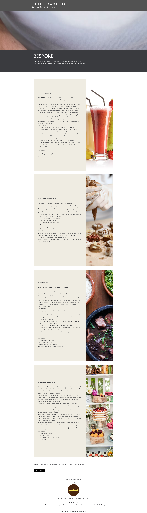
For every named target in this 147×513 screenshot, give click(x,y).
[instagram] (75, 482)
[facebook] (72, 482)
